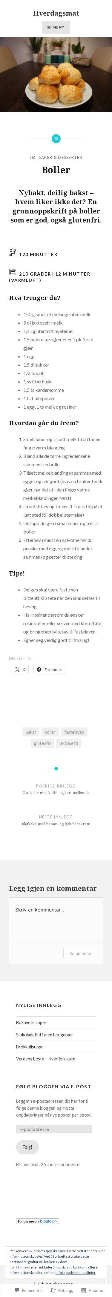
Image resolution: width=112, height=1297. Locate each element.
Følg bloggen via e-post (53, 1086)
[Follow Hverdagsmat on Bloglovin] (37, 1222)
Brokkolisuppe (30, 1046)
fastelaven (74, 732)
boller (50, 732)
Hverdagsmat (56, 12)
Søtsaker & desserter (56, 157)
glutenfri (42, 743)
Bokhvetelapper (31, 1022)
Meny (59, 27)
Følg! (27, 1147)
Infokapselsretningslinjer (76, 1272)
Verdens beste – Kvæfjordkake (45, 1058)
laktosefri (68, 743)
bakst (31, 732)
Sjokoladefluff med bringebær (44, 1034)
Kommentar (81, 953)
